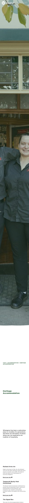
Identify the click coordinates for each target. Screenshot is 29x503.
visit (4, 362)
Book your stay (7, 477)
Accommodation (12, 362)
